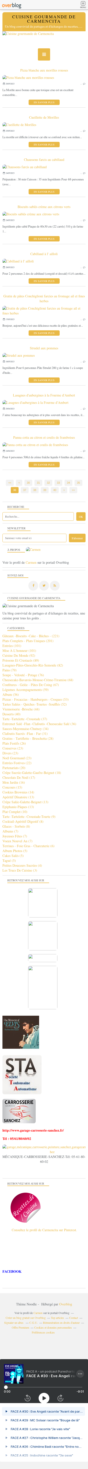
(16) (13, 782)
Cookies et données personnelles (53, 1327)
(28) (28, 738)
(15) (12, 787)
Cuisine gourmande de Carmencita (44, 19)
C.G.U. (33, 1322)
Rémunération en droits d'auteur (61, 1322)
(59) (25, 689)
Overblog (65, 1304)
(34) (25, 728)
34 (68, 482)
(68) (37, 679)
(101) (11, 645)
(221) (30, 636)
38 (34, 490)
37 (24, 490)
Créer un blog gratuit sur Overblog (26, 1318)
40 (54, 490)
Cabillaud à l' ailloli (44, 253)
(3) (19, 870)
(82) (32, 665)
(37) (24, 719)
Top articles (57, 1318)
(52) (34, 704)
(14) (18, 792)
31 (38, 482)
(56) (10, 694)
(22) (17, 763)
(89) (20, 660)
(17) (18, 777)
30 (28, 482)
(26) (14, 743)
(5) (14, 850)
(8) (23, 821)
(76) (23, 675)
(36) (39, 723)
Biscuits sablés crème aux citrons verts (44, 206)
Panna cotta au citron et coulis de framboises (44, 437)
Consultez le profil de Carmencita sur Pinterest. (44, 1230)
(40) (11, 714)
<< (9, 482)
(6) (28, 846)
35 (78, 482)
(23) (12, 748)
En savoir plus (44, 102)
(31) (25, 733)
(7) (10, 831)
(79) (9, 670)
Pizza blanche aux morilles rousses (44, 70)
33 (58, 482)
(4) (22, 865)
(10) (14, 811)
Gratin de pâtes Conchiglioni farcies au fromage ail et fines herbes (44, 298)
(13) (18, 797)
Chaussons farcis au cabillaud (44, 159)
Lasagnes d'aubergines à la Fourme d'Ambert (44, 395)
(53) (35, 699)
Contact (73, 1318)
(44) (21, 709)
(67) (30, 684)
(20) (13, 767)
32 (48, 482)
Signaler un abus (14, 1322)
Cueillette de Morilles (44, 117)
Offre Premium (20, 1327)
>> (73, 490)
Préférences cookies (43, 1332)
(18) (31, 772)
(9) (28, 816)
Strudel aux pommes (44, 348)
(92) (18, 655)
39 (44, 490)
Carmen (31, 562)
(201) (28, 640)
